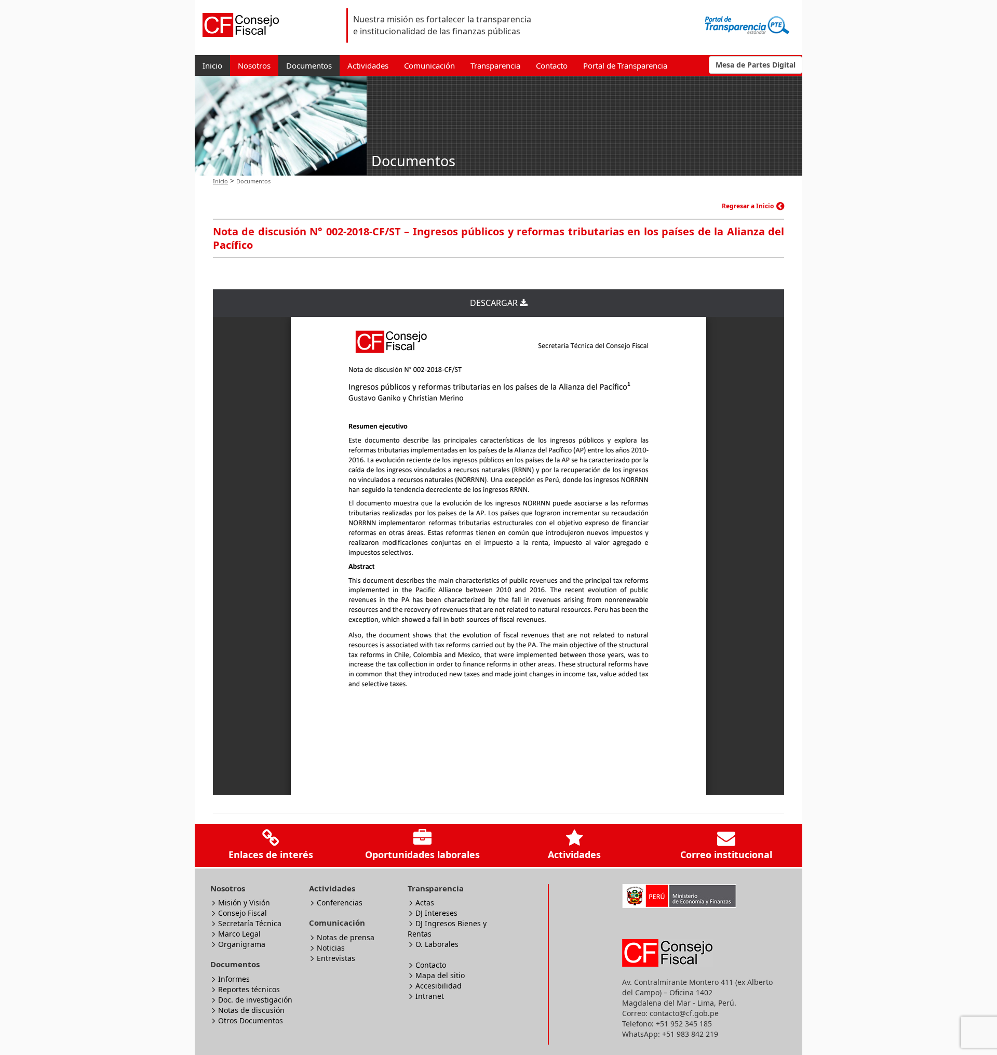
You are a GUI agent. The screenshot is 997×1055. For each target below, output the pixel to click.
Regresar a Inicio (748, 206)
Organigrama (241, 944)
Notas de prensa (345, 937)
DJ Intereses (436, 913)
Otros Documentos (250, 1020)
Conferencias (339, 902)
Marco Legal (239, 934)
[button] (755, 65)
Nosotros (254, 65)
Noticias (331, 948)
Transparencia (495, 65)
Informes (234, 979)
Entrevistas (336, 958)
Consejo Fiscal (242, 913)
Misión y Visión (244, 902)
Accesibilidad (438, 986)
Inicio (212, 65)
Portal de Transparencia (625, 65)
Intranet (429, 996)
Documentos (309, 65)
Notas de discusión (251, 1010)
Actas (424, 902)
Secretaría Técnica (249, 923)
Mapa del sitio (440, 975)
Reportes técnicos (249, 989)
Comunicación (429, 65)
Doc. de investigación (255, 1000)
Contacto (552, 65)
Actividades (367, 65)
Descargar (495, 303)
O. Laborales (437, 944)
